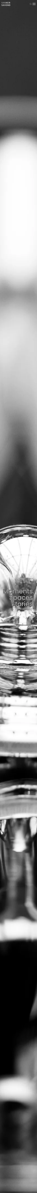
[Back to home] (5, 4)
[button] (31, 4)
